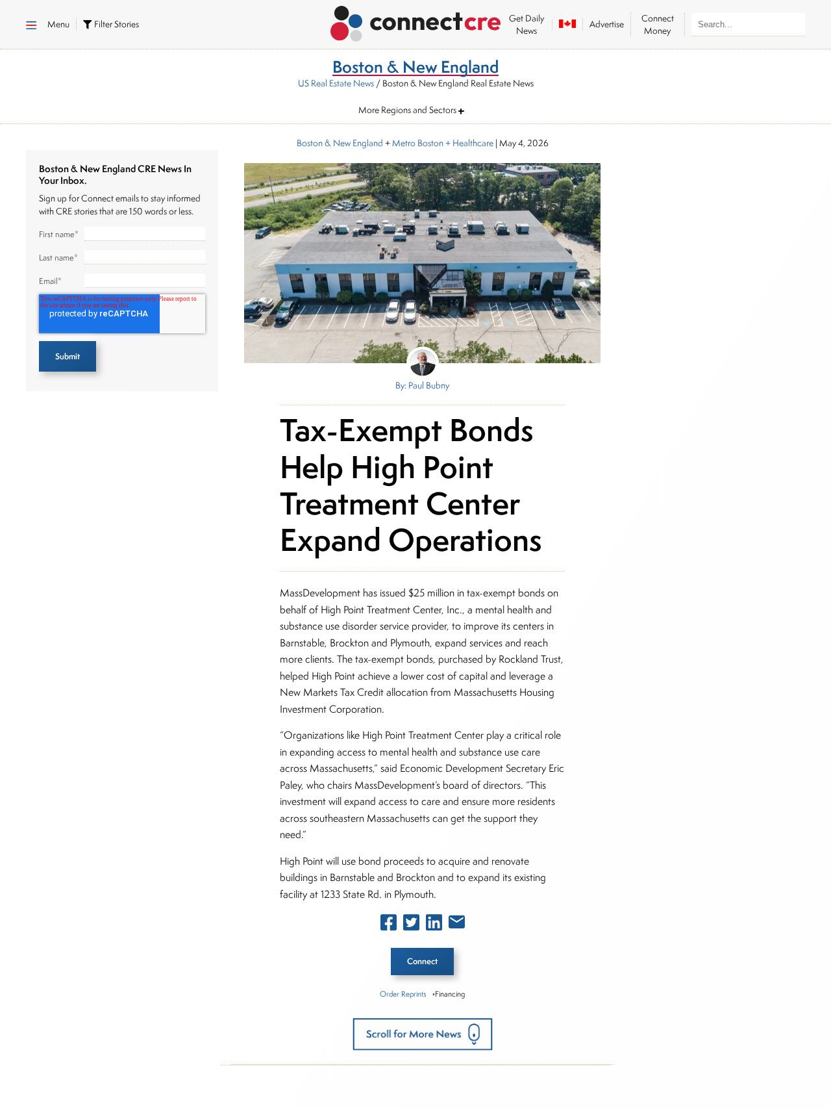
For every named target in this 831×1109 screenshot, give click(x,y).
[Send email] (457, 924)
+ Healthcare (468, 143)
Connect (422, 961)
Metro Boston (417, 143)
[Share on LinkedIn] (434, 925)
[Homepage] (415, 21)
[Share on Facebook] (388, 925)
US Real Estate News (336, 83)
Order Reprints (403, 994)
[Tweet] (411, 925)
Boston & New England (340, 143)
